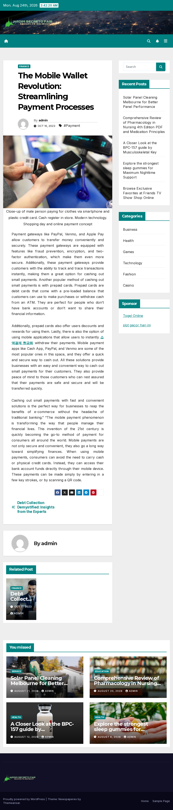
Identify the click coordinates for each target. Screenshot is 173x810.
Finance (24, 66)
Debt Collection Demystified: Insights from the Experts (36, 507)
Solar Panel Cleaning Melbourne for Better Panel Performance (140, 102)
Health (128, 241)
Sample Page (161, 801)
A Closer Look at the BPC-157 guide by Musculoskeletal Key (140, 147)
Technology (132, 263)
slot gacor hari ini (137, 325)
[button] (148, 41)
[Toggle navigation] (165, 41)
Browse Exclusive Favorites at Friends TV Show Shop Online (142, 193)
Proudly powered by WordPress (24, 799)
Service (16, 671)
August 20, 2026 (110, 690)
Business (130, 229)
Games (128, 252)
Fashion (129, 274)
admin (43, 120)
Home (145, 801)
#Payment (72, 125)
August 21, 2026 (26, 690)
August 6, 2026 (110, 736)
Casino (128, 285)
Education (102, 671)
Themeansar (11, 803)
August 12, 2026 (26, 736)
